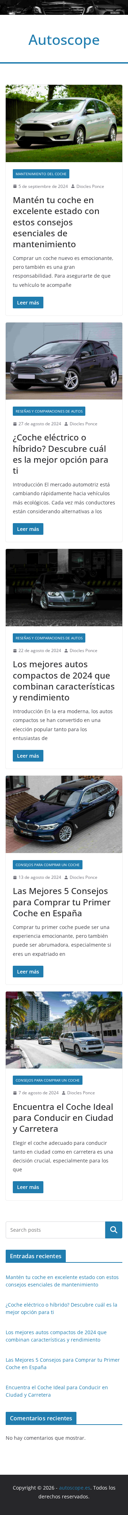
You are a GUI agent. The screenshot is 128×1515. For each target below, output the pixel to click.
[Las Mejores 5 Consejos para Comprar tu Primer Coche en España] (64, 814)
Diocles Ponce (90, 186)
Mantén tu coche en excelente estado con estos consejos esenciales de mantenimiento (56, 222)
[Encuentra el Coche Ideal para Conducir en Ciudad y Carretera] (64, 1030)
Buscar (113, 1229)
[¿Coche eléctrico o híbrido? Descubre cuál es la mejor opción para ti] (64, 361)
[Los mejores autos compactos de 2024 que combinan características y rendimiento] (64, 587)
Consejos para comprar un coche (48, 864)
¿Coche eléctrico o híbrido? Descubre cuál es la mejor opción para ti (60, 453)
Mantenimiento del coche (41, 173)
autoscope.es (74, 1487)
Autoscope (64, 39)
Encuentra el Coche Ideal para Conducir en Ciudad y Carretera (63, 1117)
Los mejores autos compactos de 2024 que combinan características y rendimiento (64, 680)
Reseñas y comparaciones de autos (49, 411)
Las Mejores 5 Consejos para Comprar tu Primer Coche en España (62, 901)
